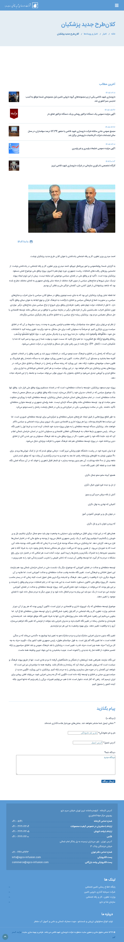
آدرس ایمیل (109, 743)
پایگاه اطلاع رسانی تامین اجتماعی (100, 887)
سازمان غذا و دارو (107, 902)
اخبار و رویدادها (91, 34)
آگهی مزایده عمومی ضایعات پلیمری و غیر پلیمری (93, 147)
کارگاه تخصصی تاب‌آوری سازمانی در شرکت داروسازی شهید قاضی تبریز (83, 164)
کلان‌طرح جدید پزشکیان (68, 34)
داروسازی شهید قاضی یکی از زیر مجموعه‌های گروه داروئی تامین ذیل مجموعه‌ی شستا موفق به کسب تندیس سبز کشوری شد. (70, 97)
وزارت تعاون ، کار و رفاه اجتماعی (100, 897)
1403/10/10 (23, 242)
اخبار (105, 34)
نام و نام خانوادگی (106, 733)
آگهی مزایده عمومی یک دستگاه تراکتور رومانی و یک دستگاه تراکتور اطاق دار (81, 112)
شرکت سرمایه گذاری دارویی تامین (99, 892)
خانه (113, 34)
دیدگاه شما (109, 753)
